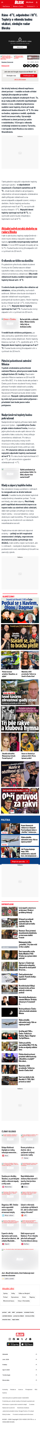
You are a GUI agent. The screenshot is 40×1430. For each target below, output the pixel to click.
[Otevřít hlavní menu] (2, 2)
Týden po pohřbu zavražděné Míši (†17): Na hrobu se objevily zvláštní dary (28, 1046)
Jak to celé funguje (20, 79)
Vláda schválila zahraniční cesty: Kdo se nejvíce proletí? (29, 839)
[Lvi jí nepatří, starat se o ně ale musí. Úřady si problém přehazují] (10, 911)
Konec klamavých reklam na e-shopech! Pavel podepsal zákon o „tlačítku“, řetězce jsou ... (29, 828)
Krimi (24, 1297)
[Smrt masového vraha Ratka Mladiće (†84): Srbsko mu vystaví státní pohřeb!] (10, 955)
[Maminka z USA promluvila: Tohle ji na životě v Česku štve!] (10, 1069)
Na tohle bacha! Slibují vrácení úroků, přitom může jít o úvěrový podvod (27, 989)
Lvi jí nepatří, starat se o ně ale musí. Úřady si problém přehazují (27, 910)
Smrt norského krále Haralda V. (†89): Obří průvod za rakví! (26, 1079)
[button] (13, 1344)
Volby (13, 1293)
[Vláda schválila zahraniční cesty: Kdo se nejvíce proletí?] (10, 1023)
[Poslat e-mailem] (36, 65)
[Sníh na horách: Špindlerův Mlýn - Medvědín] (20, 56)
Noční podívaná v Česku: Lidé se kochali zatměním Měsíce (28, 1011)
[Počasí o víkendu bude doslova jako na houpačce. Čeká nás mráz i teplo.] (7, 57)
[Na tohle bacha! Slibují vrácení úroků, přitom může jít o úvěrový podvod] (10, 989)
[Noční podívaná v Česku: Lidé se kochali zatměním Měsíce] (10, 1012)
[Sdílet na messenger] (30, 65)
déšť (13, 1312)
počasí (4, 1312)
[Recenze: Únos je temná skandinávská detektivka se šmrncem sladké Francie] (10, 934)
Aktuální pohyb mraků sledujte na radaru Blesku (19, 230)
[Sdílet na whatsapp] (33, 65)
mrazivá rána (6, 1319)
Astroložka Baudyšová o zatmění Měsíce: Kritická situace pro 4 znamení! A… (28, 1000)
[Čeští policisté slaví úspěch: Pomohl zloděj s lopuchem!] (10, 978)
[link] (10, 1339)
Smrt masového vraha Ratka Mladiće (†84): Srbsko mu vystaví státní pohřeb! (28, 954)
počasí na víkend (18, 1316)
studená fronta (29, 1312)
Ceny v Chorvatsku (24, 1301)
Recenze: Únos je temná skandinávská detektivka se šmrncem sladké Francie (28, 934)
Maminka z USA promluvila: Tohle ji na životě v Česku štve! (26, 1068)
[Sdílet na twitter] (27, 65)
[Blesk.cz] (19, 2)
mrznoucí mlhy (29, 1316)
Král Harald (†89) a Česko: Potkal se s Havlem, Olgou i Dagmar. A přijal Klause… (27, 1034)
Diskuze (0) (5, 66)
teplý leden (15, 1319)
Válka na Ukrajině (24, 1293)
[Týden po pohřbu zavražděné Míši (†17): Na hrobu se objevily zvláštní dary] (10, 1046)
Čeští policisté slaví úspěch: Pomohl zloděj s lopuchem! (27, 976)
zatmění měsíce (7, 1316)
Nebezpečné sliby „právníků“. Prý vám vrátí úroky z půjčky (28, 944)
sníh (9, 1312)
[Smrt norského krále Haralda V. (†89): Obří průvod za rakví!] (10, 1080)
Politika (4, 833)
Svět (3, 856)
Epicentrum (15, 1297)
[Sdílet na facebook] (24, 65)
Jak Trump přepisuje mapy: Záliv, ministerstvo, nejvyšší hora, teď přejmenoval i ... (29, 852)
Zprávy (5, 1293)
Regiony (32, 1297)
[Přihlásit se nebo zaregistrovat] (37, 2)
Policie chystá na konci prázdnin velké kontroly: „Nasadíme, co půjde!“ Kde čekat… (28, 1057)
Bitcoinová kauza (8, 1301)
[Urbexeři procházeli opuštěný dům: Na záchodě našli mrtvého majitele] (10, 922)
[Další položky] (37, 6)
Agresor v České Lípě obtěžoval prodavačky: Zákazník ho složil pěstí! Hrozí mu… (27, 966)
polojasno (19, 1312)
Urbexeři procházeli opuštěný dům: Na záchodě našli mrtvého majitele (27, 922)
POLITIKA (5, 820)
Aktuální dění (8, 1288)
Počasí (5, 1297)
